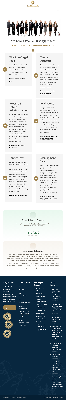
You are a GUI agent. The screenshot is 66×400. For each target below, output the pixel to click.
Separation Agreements (42, 325)
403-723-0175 (23, 289)
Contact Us (9, 307)
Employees (41, 307)
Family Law (39, 322)
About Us (20, 10)
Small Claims (42, 319)
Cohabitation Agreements (42, 330)
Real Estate (39, 293)
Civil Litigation (40, 316)
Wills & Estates (40, 296)
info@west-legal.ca (25, 302)
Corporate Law (40, 313)
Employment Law (41, 304)
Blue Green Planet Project (38, 224)
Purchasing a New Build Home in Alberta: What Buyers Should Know (57, 308)
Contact (49, 10)
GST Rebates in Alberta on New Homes (56, 319)
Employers (41, 310)
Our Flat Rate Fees (40, 289)
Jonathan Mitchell (57, 397)
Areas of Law (11, 10)
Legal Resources (40, 10)
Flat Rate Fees (29, 10)
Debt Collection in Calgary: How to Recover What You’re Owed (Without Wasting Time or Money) (57, 332)
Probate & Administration (41, 300)
